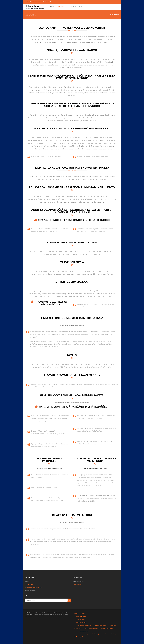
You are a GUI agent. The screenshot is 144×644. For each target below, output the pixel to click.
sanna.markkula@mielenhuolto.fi (34, 587)
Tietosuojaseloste (77, 584)
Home (111, 14)
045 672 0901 (29, 584)
